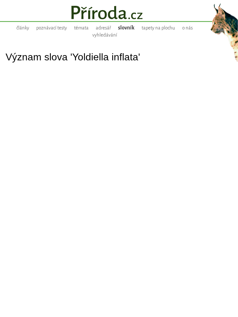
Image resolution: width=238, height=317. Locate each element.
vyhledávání (104, 35)
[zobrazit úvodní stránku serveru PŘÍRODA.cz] (119, 13)
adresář (103, 27)
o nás (187, 27)
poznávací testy (51, 27)
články (22, 27)
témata (81, 27)
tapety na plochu (158, 27)
